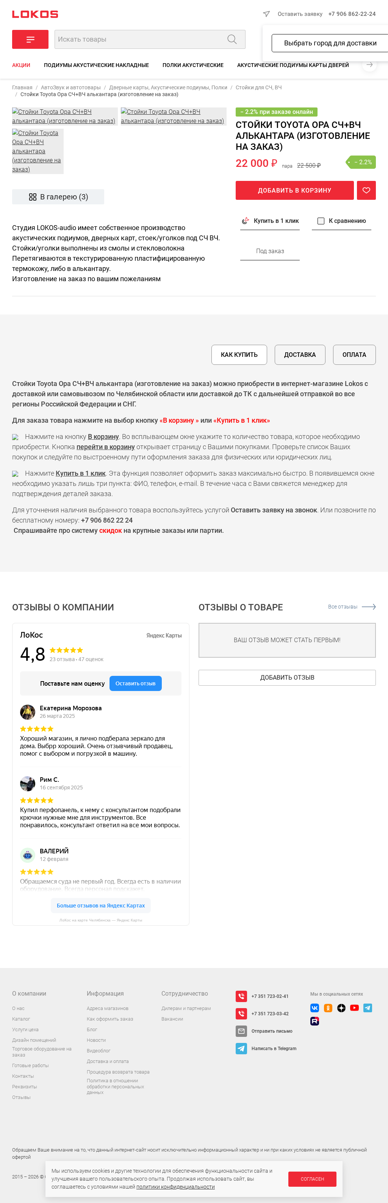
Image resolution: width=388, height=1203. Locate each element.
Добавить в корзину (295, 190)
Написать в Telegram (274, 1048)
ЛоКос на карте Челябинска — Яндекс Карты (100, 920)
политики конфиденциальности (175, 1187)
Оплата (354, 354)
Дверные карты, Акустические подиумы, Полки (168, 87)
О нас (18, 1008)
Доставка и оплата (108, 1061)
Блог (92, 1029)
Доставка (300, 354)
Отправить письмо (272, 1031)
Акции (21, 65)
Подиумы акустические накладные (96, 65)
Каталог (21, 1019)
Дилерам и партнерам (186, 1008)
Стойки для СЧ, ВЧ (259, 87)
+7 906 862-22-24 (352, 14)
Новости (96, 1040)
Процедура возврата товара (118, 1072)
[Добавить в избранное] (366, 190)
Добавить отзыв (287, 677)
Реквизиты (24, 1086)
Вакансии (172, 1019)
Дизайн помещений (34, 1040)
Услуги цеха (25, 1029)
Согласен (312, 1179)
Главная (22, 87)
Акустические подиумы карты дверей (293, 65)
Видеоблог (98, 1051)
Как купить (239, 354)
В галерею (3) (64, 196)
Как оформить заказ (110, 1019)
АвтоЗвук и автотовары (71, 87)
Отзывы (21, 1097)
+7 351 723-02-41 (270, 996)
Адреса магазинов (107, 1008)
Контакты (23, 1076)
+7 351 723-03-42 (270, 1013)
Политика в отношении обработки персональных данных (115, 1086)
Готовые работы (30, 1065)
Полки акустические (193, 65)
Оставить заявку (300, 14)
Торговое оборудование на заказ (42, 1052)
